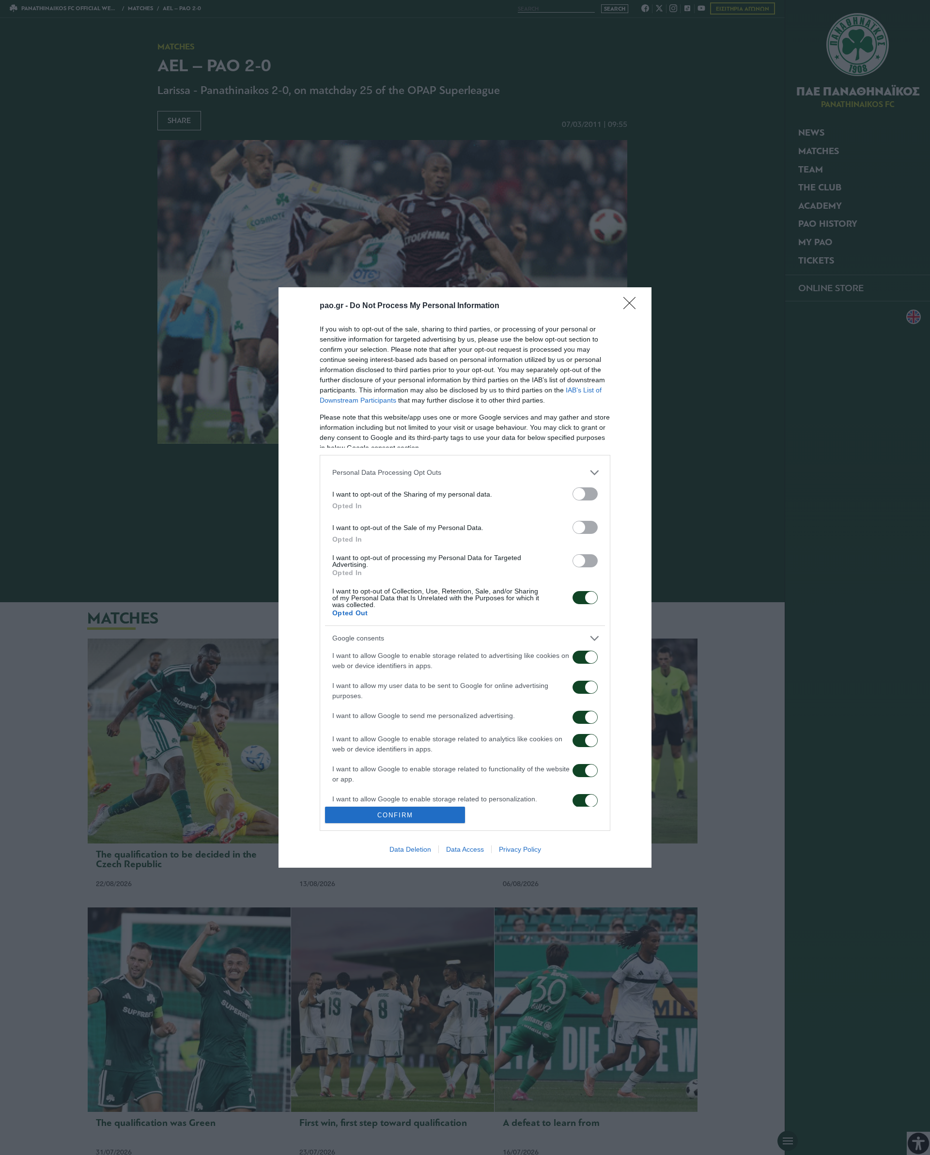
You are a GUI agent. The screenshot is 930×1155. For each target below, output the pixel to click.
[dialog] (465, 577)
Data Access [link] (465, 849)
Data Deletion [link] (410, 849)
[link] (632, 306)
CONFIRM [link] (395, 815)
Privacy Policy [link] (520, 849)
